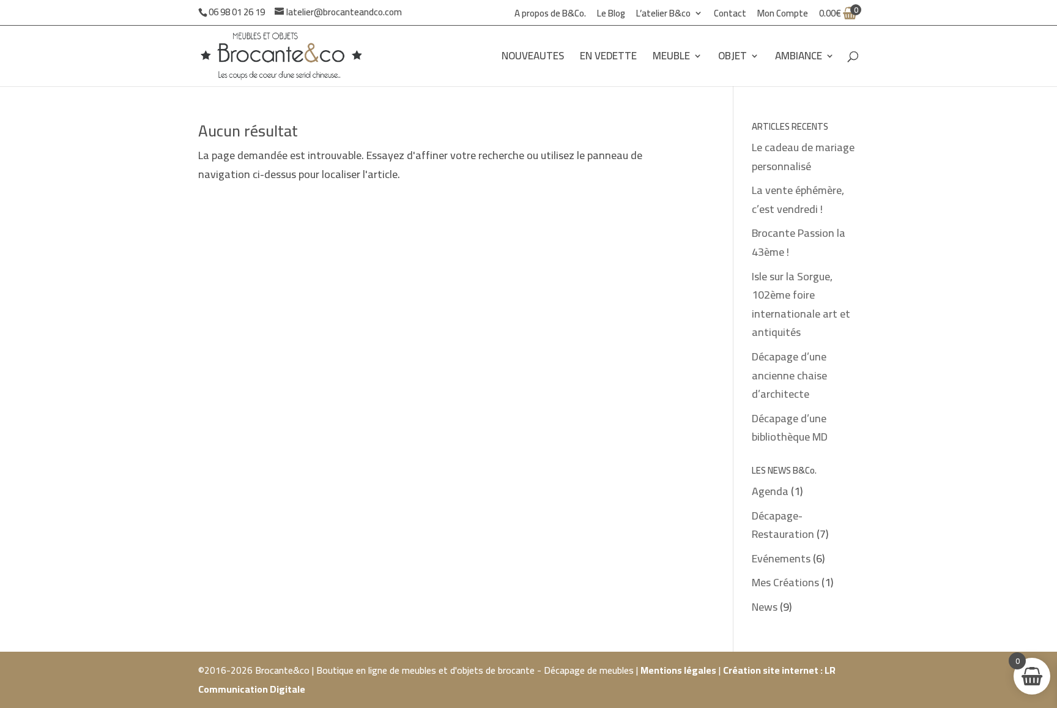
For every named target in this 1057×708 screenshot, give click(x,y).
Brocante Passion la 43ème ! (798, 242)
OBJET (732, 58)
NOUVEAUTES (533, 58)
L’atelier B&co (663, 15)
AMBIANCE (798, 58)
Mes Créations (785, 582)
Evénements (781, 558)
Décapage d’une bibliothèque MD (790, 427)
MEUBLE (671, 58)
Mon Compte (782, 15)
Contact (730, 15)
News (764, 607)
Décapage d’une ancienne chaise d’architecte (789, 375)
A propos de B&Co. (550, 15)
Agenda (770, 491)
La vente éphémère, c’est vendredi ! (798, 199)
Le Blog (611, 15)
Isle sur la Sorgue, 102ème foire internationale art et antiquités (801, 304)
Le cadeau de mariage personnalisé (803, 156)
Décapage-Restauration (783, 525)
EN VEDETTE (608, 58)
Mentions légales (678, 670)
